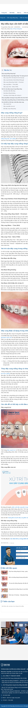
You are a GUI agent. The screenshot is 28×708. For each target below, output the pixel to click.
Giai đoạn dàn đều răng (9, 91)
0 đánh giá (11, 543)
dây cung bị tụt (11, 450)
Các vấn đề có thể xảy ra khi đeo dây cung (13, 102)
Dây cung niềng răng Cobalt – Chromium (13, 82)
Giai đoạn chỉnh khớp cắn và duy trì (12, 95)
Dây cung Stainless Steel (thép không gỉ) (13, 80)
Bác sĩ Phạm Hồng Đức (16, 28)
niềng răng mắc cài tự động (8, 138)
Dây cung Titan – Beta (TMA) (10, 86)
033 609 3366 (6, 695)
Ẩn (10, 70)
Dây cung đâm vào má (9, 106)
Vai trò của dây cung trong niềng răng (12, 89)
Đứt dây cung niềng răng (9, 108)
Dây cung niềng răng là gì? (9, 73)
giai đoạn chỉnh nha (6, 337)
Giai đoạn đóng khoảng (9, 93)
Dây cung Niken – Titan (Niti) (10, 84)
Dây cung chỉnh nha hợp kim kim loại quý (13, 77)
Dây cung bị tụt (7, 104)
